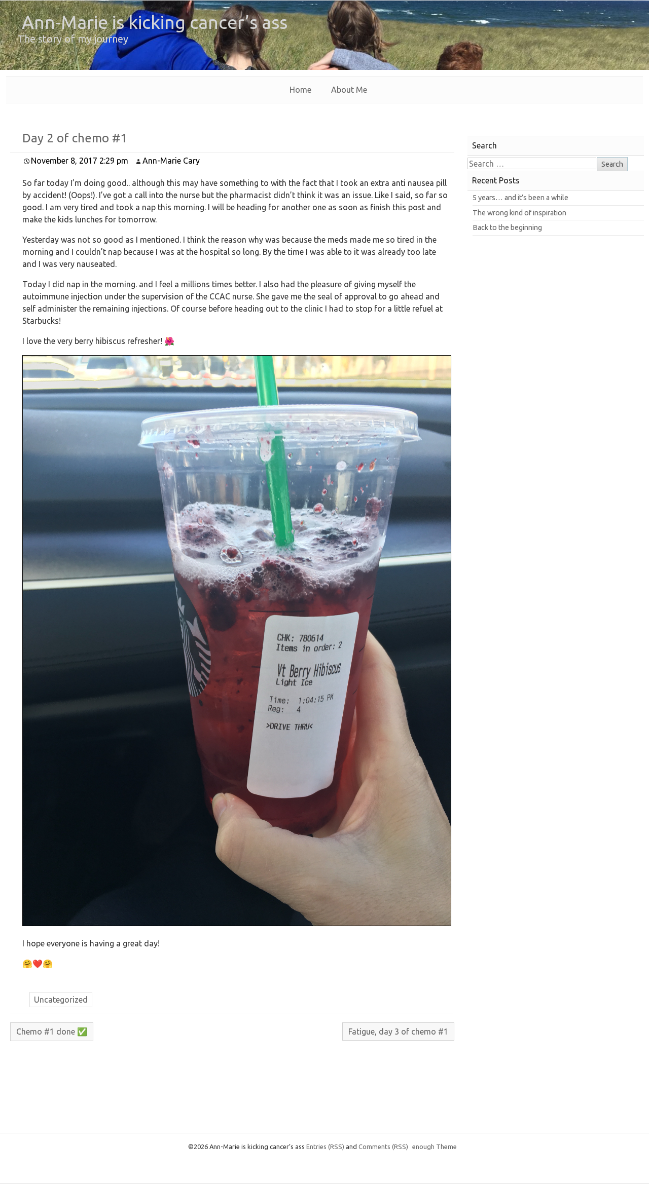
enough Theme (434, 1146)
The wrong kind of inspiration (519, 213)
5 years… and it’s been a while (520, 198)
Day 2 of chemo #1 (74, 138)
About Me (349, 89)
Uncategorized (61, 999)
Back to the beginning (507, 227)
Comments (383, 1146)
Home (300, 89)
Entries (325, 1146)
